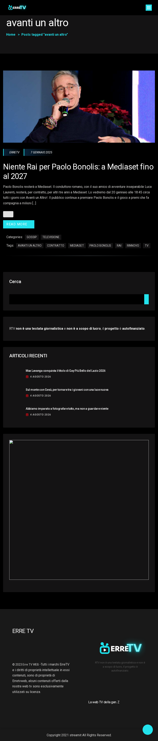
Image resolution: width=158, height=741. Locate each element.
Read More (16, 224)
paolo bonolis (100, 245)
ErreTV (14, 152)
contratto (55, 245)
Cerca (15, 281)
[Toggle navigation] (149, 8)
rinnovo (133, 245)
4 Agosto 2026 (40, 376)
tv (147, 245)
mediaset (77, 245)
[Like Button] (8, 214)
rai (119, 245)
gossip (32, 237)
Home (10, 34)
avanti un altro (30, 245)
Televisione (50, 237)
